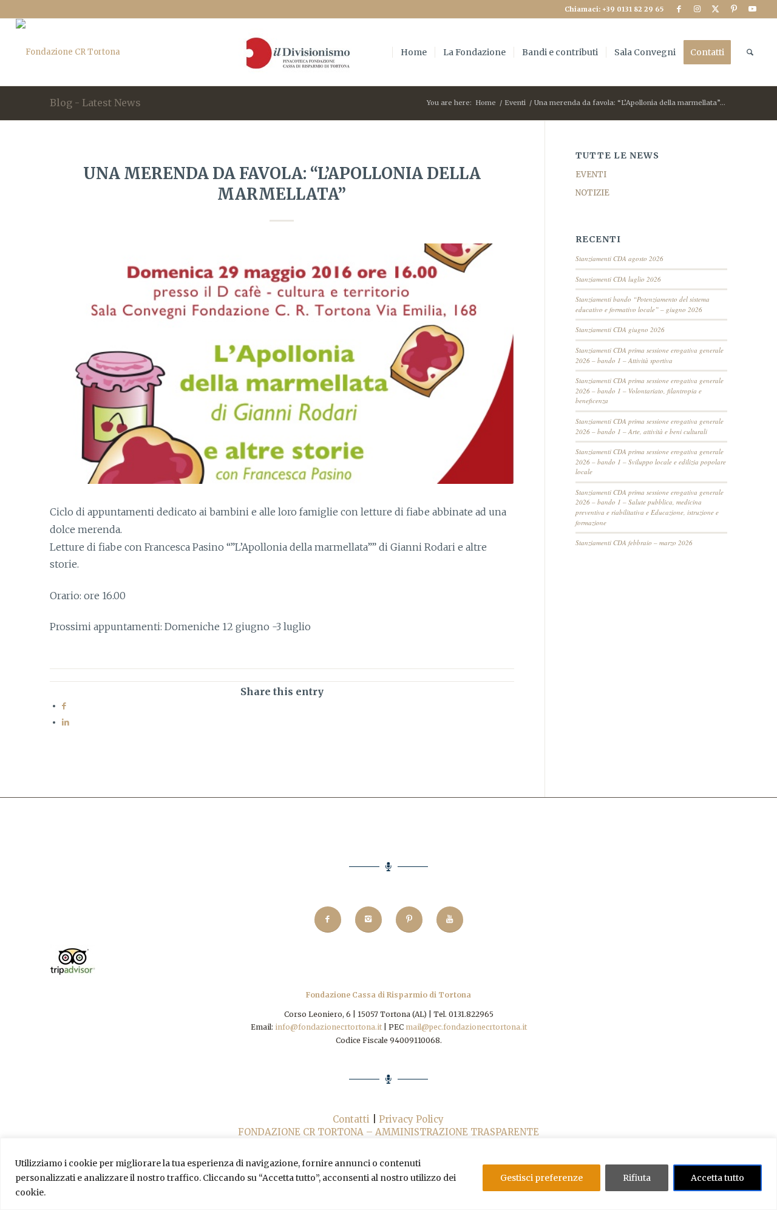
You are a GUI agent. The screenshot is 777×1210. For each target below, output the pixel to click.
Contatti (351, 1119)
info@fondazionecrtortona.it (328, 1027)
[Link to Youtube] (752, 9)
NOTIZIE (592, 193)
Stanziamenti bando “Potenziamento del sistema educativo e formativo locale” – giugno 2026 (642, 304)
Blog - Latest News (95, 103)
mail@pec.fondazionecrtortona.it (466, 1027)
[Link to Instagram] (697, 9)
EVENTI (590, 174)
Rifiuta (637, 1177)
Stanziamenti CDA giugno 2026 (620, 329)
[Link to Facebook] (679, 9)
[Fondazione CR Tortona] (68, 52)
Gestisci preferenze (541, 1177)
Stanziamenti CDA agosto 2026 (619, 258)
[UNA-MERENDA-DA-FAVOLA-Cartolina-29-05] (282, 363)
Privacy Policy (411, 1119)
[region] (388, 1174)
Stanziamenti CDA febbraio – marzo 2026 (634, 542)
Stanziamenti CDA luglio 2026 (618, 279)
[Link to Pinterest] (733, 9)
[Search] (750, 52)
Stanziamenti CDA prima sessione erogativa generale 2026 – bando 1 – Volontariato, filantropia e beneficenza (649, 390)
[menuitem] (295, 52)
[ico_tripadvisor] (72, 975)
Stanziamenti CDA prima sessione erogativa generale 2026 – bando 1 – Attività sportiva (649, 355)
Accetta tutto (717, 1177)
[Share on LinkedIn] (65, 722)
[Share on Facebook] (64, 706)
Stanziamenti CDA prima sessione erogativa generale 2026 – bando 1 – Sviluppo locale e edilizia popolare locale (650, 461)
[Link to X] (715, 9)
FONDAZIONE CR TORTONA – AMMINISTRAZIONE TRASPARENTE (388, 1132)
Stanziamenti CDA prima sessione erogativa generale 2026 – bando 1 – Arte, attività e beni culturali (649, 426)
